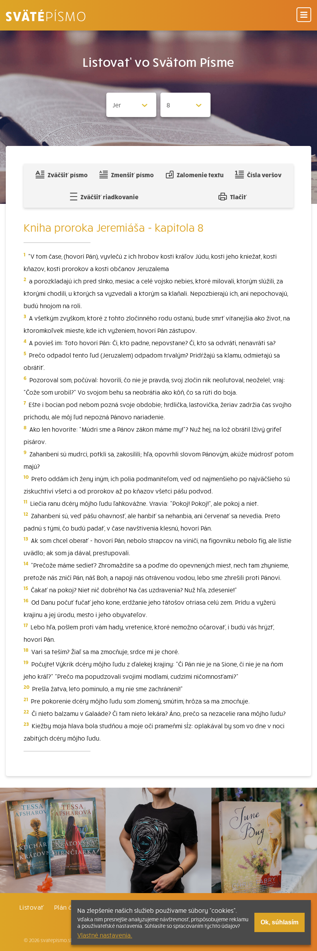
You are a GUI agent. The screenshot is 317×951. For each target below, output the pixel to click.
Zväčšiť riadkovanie (109, 196)
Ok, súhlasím (279, 922)
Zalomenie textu (200, 174)
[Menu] (304, 15)
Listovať (31, 907)
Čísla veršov (264, 174)
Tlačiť (238, 196)
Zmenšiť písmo (132, 174)
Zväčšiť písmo (68, 174)
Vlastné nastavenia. (104, 935)
